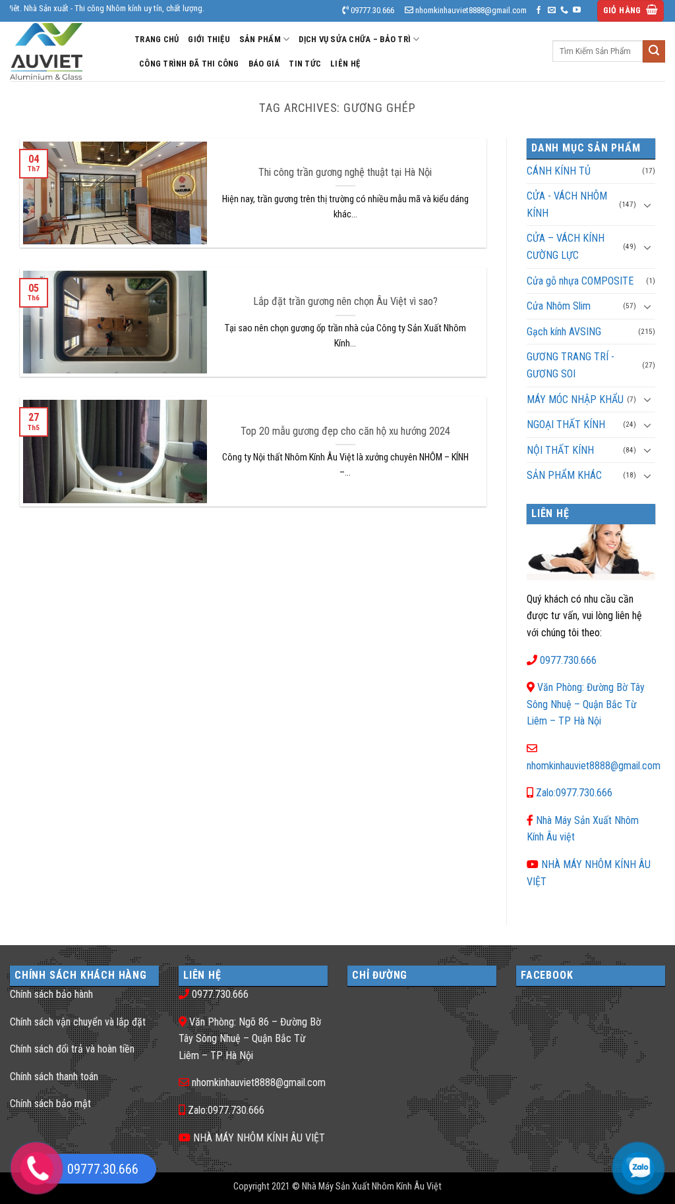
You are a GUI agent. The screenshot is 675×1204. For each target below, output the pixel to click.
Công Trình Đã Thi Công (189, 63)
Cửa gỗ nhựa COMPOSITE (580, 281)
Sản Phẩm (260, 39)
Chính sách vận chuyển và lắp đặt (78, 1022)
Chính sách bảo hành (51, 994)
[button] (630, 11)
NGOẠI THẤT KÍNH (566, 424)
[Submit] (654, 51)
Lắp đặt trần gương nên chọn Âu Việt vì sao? (345, 301)
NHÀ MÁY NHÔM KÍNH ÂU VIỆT (259, 1138)
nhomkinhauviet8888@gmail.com (593, 765)
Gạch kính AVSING (564, 331)
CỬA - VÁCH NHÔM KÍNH (567, 204)
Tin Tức (305, 63)
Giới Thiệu (209, 39)
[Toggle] (647, 205)
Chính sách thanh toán (54, 1076)
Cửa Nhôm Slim (559, 306)
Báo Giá (264, 63)
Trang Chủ (156, 39)
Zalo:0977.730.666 (574, 792)
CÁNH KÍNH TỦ (559, 171)
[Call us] (564, 10)
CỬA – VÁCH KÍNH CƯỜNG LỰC (565, 246)
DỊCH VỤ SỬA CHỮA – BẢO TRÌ (355, 39)
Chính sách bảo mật (50, 1103)
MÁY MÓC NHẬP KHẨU (575, 399)
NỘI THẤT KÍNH (560, 450)
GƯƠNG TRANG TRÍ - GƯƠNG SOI (570, 365)
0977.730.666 (568, 660)
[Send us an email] (552, 10)
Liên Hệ (345, 63)
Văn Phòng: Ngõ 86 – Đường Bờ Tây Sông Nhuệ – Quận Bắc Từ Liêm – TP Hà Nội (250, 1039)
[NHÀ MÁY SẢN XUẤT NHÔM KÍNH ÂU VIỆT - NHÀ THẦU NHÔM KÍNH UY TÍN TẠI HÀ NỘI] (62, 51)
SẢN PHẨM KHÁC (564, 475)
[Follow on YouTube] (577, 10)
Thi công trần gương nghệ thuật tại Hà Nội (345, 172)
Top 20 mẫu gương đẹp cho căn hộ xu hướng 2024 (345, 431)
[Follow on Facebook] (539, 10)
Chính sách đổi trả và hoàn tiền (72, 1049)
